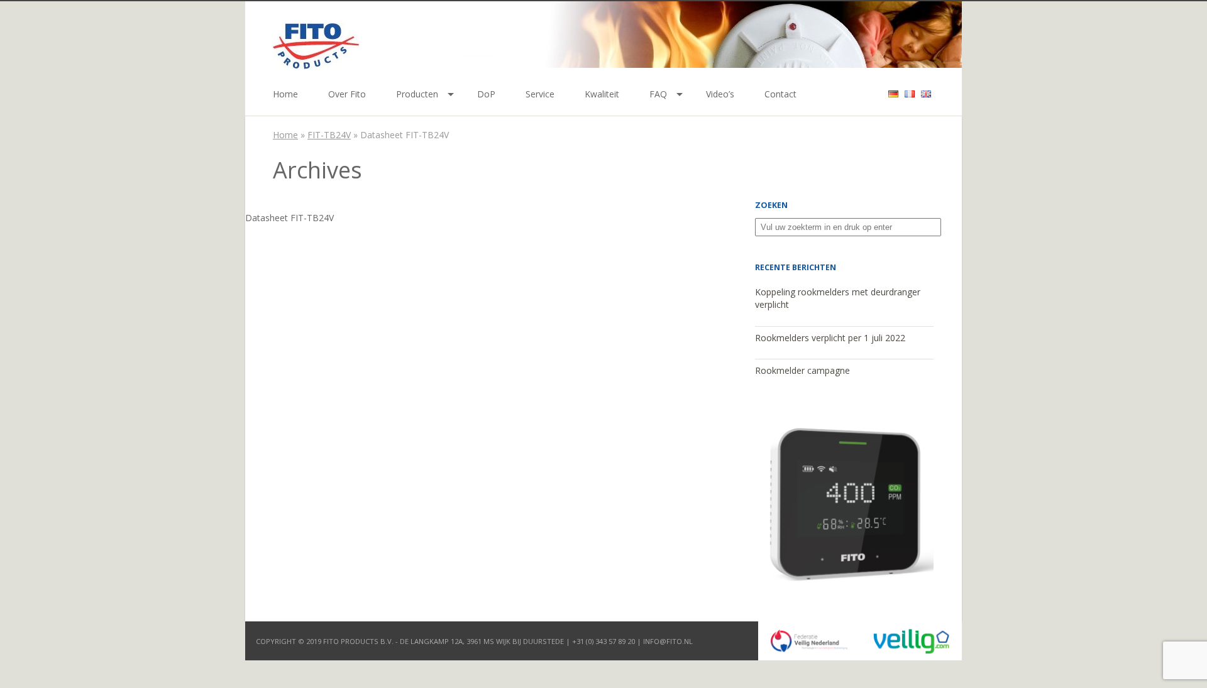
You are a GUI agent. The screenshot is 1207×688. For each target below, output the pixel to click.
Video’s (720, 94)
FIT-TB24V (329, 135)
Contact (780, 94)
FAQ (658, 94)
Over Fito (347, 94)
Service (540, 94)
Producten (417, 94)
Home (285, 94)
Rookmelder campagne (802, 370)
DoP (486, 94)
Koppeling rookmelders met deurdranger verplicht (837, 298)
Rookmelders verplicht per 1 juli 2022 (830, 338)
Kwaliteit (602, 94)
